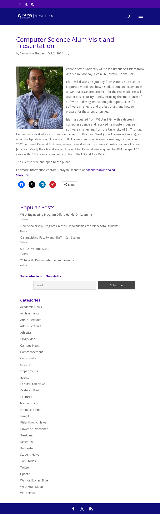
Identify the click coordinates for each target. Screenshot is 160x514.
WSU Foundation (31, 487)
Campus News (30, 345)
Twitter (25, 467)
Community (28, 358)
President (26, 435)
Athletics (26, 332)
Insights (25, 416)
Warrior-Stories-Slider (34, 480)
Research (26, 442)
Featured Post (29, 390)
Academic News (31, 307)
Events (24, 378)
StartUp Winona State (34, 249)
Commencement (31, 352)
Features (26, 397)
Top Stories (28, 461)
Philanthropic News (33, 422)
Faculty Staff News (32, 384)
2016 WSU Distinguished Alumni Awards (47, 260)
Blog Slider (27, 339)
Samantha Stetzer (32, 53)
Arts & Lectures (30, 320)
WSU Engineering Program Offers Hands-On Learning (56, 214)
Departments (29, 371)
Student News (29, 454)
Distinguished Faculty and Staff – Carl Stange (50, 237)
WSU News (27, 493)
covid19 (25, 365)
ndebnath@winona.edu (101, 170)
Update (25, 474)
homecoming (29, 403)
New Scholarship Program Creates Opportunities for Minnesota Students (69, 226)
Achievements (29, 313)
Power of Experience (34, 429)
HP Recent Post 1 (32, 410)
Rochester (27, 448)
